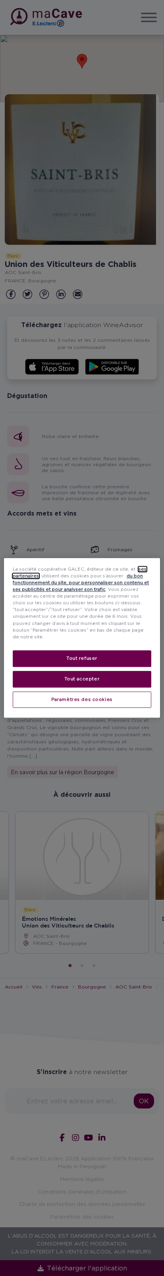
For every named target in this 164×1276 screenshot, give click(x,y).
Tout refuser (82, 658)
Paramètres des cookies (82, 699)
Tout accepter (82, 678)
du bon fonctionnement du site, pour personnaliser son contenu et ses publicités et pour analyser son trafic (81, 582)
